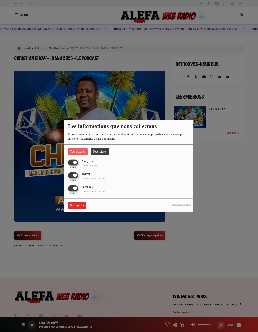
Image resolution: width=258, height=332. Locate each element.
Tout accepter (77, 151)
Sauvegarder (77, 205)
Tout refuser (100, 151)
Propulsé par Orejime (181, 204)
